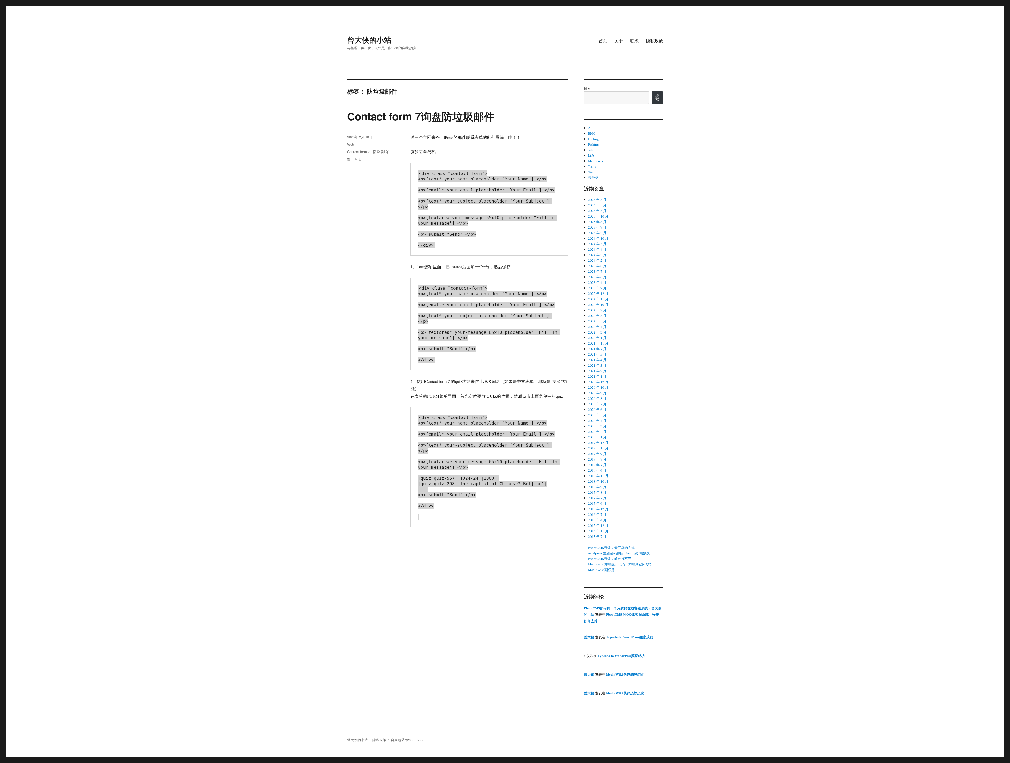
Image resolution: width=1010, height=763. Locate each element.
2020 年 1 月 (597, 437)
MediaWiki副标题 (601, 569)
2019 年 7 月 (597, 464)
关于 (618, 41)
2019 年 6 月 (597, 470)
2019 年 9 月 (597, 453)
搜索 (587, 88)
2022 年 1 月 (597, 337)
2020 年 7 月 (597, 404)
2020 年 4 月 (597, 420)
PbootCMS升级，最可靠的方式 (611, 547)
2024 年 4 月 (597, 249)
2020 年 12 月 (598, 382)
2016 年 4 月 (597, 520)
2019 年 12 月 (598, 442)
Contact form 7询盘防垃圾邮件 (420, 116)
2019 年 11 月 (598, 448)
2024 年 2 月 (597, 260)
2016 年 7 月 (597, 514)
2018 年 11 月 (598, 475)
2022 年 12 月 (598, 293)
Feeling (593, 139)
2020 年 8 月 (597, 398)
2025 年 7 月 (597, 227)
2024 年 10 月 (598, 238)
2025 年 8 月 (597, 221)
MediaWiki (596, 161)
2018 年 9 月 (597, 486)
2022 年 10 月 (598, 304)
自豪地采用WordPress (407, 739)
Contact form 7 (358, 151)
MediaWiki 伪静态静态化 (625, 674)
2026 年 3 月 (597, 210)
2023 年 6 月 (597, 277)
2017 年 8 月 (597, 492)
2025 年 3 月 (597, 232)
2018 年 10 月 (598, 481)
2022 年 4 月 (597, 326)
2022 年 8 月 (597, 315)
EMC (592, 133)
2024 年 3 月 (597, 254)
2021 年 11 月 (598, 343)
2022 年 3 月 (597, 332)
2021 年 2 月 (597, 370)
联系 (634, 41)
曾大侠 (589, 636)
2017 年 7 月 (597, 498)
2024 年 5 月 (597, 243)
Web (350, 144)
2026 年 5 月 (597, 205)
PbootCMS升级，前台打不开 (609, 558)
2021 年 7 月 (597, 348)
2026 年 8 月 (597, 199)
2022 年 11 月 (598, 299)
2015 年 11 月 (598, 531)
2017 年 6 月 (597, 503)
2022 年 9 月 (597, 310)
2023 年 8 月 (597, 266)
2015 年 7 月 (597, 536)
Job (590, 150)
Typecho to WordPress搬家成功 (629, 636)
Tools (592, 166)
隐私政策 (654, 41)
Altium (593, 127)
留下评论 (354, 158)
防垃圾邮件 (381, 151)
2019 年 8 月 (597, 459)
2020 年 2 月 (597, 431)
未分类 (593, 177)
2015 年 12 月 (598, 525)
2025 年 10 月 (598, 216)
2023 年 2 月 (597, 288)
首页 (603, 41)
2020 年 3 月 (597, 426)
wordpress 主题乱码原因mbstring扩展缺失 (619, 553)
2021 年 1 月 (597, 376)
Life (591, 155)
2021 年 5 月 (597, 354)
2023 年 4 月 (597, 282)
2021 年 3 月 (597, 365)
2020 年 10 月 (598, 387)
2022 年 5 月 (597, 321)
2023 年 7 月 (597, 271)
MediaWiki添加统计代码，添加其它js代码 (619, 564)
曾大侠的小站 (369, 39)
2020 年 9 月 (597, 393)
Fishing (593, 144)
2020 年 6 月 (597, 409)
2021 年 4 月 (597, 359)
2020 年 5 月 (597, 415)
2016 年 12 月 (598, 509)
